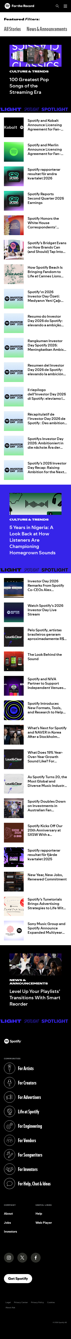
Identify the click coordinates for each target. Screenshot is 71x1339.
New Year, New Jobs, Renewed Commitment (47, 877)
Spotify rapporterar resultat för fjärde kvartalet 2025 (44, 854)
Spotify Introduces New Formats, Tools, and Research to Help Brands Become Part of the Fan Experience (47, 712)
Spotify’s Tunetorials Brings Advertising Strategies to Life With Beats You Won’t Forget (47, 906)
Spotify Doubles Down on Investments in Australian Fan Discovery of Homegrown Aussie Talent (47, 812)
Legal (8, 1302)
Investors (10, 1231)
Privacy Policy (37, 1302)
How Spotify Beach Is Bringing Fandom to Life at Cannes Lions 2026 (45, 274)
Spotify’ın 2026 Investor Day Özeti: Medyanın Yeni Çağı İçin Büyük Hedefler (44, 298)
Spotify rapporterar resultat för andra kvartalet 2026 (44, 174)
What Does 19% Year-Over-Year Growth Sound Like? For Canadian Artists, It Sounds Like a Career (45, 761)
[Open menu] (65, 6)
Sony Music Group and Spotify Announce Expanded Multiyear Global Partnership (46, 930)
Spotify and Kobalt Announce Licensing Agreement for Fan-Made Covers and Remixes (45, 129)
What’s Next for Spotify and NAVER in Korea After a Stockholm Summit (47, 734)
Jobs (7, 1223)
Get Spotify (20, 1278)
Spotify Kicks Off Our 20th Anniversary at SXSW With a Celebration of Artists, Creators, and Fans (46, 834)
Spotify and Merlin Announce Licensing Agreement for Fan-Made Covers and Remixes (45, 154)
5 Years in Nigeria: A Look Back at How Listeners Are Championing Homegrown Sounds (32, 540)
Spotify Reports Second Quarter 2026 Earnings (46, 198)
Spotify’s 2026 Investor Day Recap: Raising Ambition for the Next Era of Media (47, 470)
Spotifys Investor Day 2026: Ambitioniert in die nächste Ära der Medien (46, 445)
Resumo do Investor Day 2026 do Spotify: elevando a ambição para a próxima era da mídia (46, 325)
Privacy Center (21, 1302)
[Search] (57, 6)
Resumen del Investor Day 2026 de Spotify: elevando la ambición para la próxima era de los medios (46, 374)
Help (39, 1213)
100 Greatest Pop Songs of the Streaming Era (29, 85)
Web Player (44, 1223)
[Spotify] (19, 6)
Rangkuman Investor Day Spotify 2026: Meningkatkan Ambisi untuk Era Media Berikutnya (46, 349)
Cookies (51, 1302)
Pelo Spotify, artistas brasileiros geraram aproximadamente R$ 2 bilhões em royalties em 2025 (47, 639)
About (8, 1213)
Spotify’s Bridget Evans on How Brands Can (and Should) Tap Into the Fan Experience (47, 249)
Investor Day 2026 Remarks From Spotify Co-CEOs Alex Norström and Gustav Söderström (46, 590)
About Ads (10, 1307)
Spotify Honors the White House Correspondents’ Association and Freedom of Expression (47, 227)
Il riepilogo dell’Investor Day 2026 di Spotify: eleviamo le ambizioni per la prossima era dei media (47, 398)
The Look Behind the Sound (45, 656)
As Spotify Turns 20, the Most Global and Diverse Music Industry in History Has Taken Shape (47, 785)
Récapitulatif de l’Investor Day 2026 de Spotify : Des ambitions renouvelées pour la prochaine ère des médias (47, 425)
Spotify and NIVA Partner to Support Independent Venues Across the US (46, 685)
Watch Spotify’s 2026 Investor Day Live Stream (45, 610)
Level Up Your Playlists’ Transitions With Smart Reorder (34, 997)
